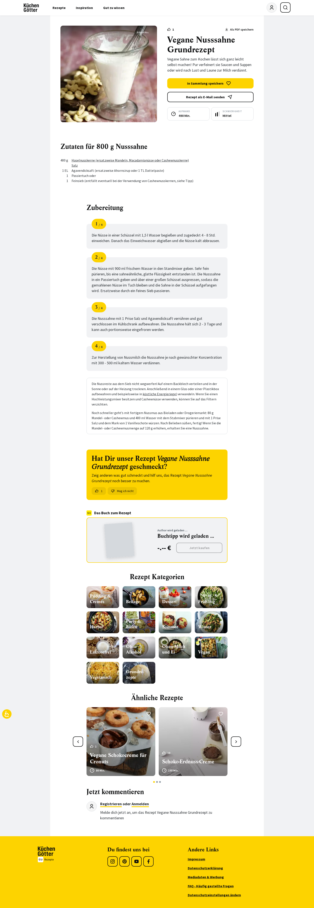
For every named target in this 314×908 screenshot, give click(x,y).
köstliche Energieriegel (160, 394)
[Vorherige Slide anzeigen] (78, 741)
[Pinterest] (124, 861)
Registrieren (111, 803)
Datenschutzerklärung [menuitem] (205, 868)
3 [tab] (160, 782)
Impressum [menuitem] (196, 859)
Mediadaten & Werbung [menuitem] (206, 877)
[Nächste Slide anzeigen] (236, 741)
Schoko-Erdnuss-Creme (188, 761)
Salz (75, 165)
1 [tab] (154, 782)
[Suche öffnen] (285, 7)
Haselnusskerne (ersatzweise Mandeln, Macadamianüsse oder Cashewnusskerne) (130, 160)
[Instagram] (112, 861)
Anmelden (140, 803)
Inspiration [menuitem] (84, 8)
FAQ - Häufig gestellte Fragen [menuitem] (211, 886)
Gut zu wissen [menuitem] (114, 8)
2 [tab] (157, 782)
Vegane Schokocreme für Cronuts (118, 758)
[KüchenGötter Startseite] (31, 7)
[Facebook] (148, 861)
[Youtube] (136, 861)
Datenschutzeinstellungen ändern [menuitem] (214, 895)
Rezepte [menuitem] (59, 8)
